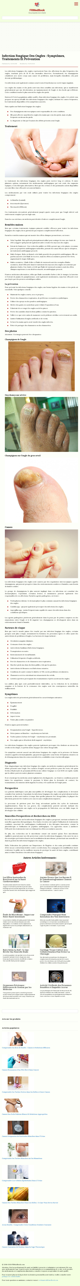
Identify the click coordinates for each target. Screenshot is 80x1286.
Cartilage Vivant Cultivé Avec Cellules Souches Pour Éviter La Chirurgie (55, 952)
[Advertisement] (40, 36)
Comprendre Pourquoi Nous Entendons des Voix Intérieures (54, 915)
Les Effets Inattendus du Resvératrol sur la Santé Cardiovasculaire (14, 879)
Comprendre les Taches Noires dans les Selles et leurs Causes (26, 1092)
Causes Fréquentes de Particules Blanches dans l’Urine (23, 1136)
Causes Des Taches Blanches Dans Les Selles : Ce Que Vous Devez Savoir (30, 1203)
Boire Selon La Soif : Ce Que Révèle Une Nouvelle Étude (16, 951)
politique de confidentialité (11, 1276)
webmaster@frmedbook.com (48, 1280)
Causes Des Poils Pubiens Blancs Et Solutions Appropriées (24, 1114)
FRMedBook (37, 10)
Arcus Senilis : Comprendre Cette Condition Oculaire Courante (26, 1225)
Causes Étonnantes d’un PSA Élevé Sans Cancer (20, 1070)
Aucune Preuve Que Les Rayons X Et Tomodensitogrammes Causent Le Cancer (55, 879)
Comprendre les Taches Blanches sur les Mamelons (22, 1158)
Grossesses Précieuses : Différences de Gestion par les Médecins (17, 987)
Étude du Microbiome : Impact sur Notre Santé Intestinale (18, 915)
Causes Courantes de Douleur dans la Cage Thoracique (23, 1247)
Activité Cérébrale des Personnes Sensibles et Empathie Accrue (55, 986)
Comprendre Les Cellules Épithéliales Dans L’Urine (22, 1181)
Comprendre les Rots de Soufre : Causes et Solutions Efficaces (26, 1048)
